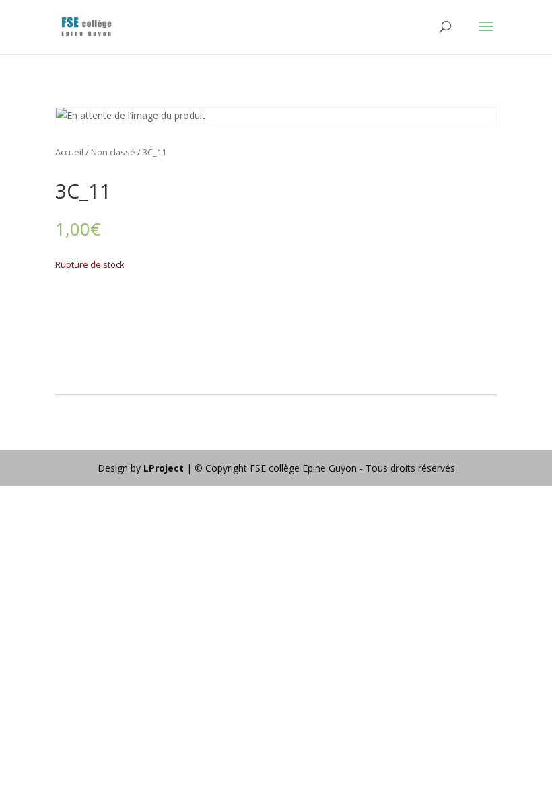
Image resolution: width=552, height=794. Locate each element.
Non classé (113, 152)
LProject (164, 468)
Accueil (69, 152)
